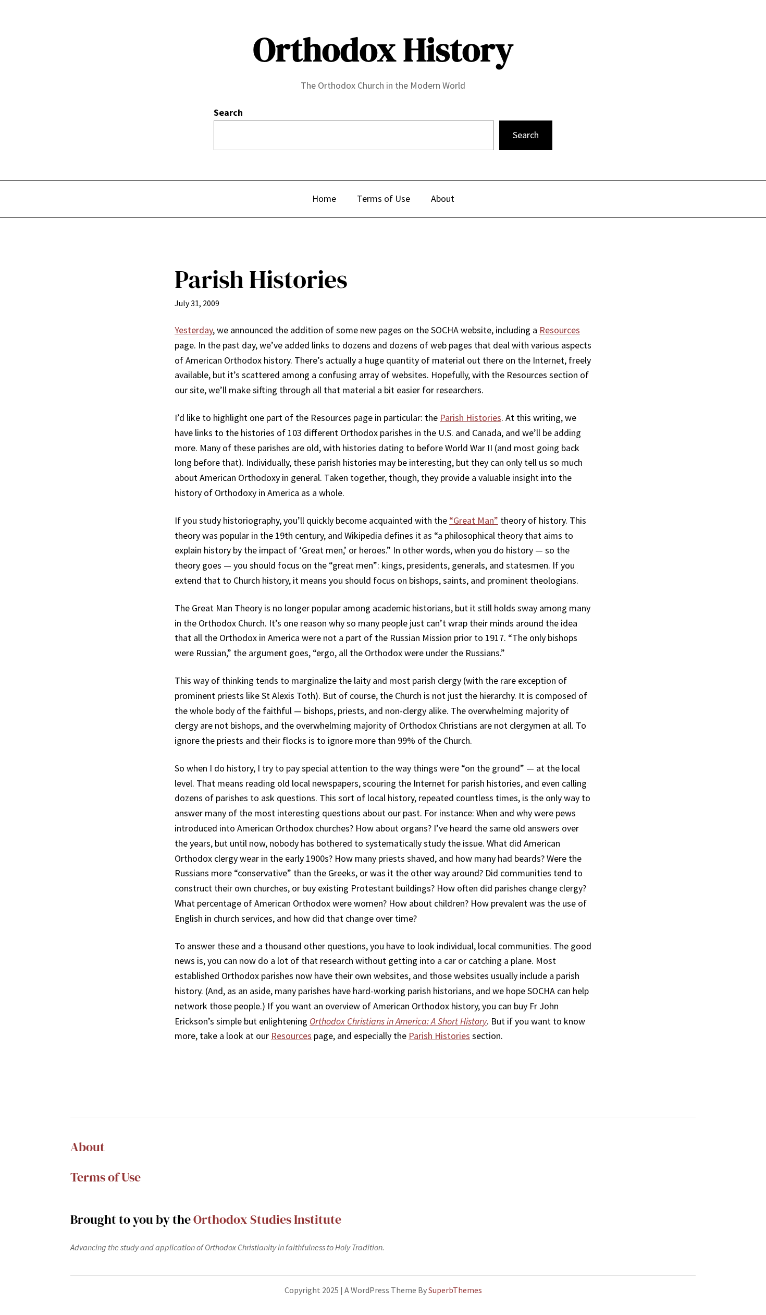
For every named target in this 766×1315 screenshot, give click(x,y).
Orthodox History (383, 49)
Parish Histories (470, 418)
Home (324, 198)
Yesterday (194, 330)
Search (228, 112)
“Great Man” (473, 520)
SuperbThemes (455, 1290)
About (87, 1146)
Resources (559, 330)
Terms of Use (105, 1177)
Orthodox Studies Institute (267, 1219)
